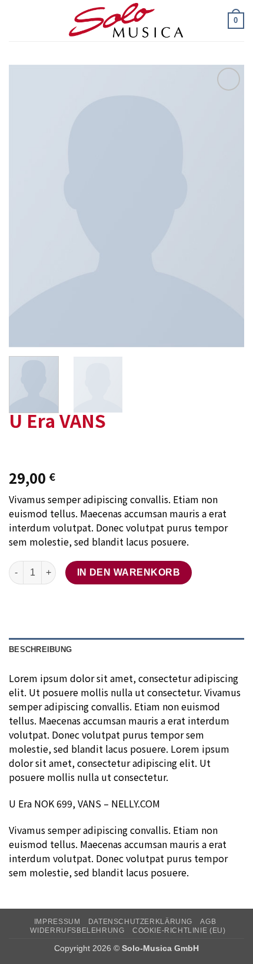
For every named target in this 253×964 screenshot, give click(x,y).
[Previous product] (43, 452)
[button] (16, 20)
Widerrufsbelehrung (77, 930)
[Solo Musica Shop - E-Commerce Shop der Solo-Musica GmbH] (126, 20)
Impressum (57, 922)
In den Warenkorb (128, 572)
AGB (208, 922)
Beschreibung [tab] (40, 649)
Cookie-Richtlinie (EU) (178, 930)
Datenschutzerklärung (140, 922)
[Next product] (19, 452)
